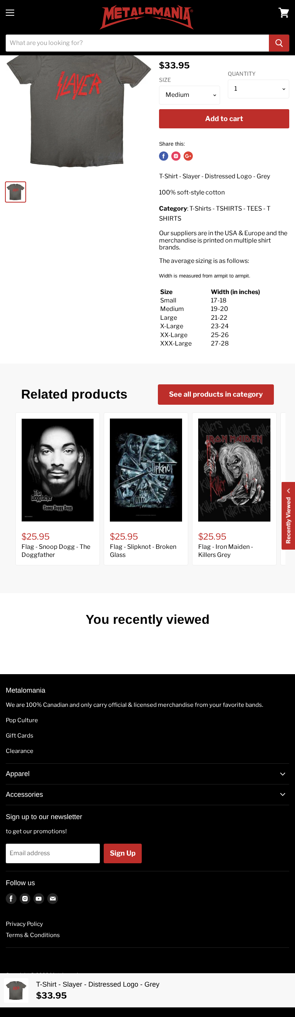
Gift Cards (19, 735)
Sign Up (123, 853)
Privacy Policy (24, 924)
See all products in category (216, 394)
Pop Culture (22, 720)
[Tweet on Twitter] (176, 156)
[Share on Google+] (188, 156)
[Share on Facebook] (163, 156)
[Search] (279, 43)
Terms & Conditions (33, 935)
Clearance (19, 751)
